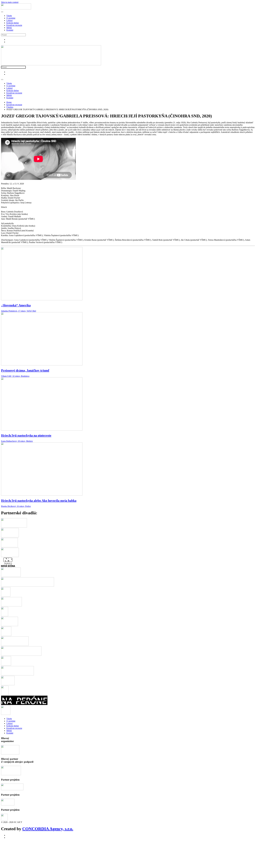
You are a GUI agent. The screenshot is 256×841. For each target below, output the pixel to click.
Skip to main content (9, 2)
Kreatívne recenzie (14, 25)
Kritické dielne (12, 23)
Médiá (9, 28)
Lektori (9, 20)
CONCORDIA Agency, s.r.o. (47, 828)
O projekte (10, 18)
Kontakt (9, 30)
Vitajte (9, 16)
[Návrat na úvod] (16, 9)
